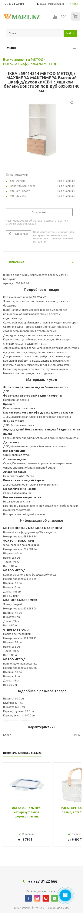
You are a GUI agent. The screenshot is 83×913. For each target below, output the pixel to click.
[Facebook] (28, 898)
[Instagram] (37, 898)
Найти (70, 33)
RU (76, 3)
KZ (71, 3)
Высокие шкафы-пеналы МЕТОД (29, 64)
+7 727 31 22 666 (13, 3)
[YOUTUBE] (46, 898)
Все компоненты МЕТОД (23, 59)
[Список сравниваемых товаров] (55, 18)
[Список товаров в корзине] (76, 19)
